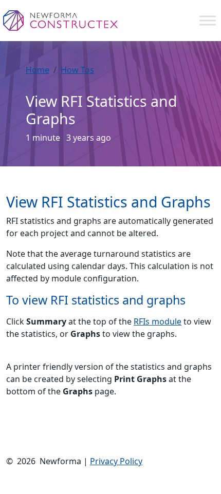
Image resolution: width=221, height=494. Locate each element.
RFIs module (157, 321)
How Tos (77, 69)
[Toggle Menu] (207, 20)
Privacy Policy (116, 461)
